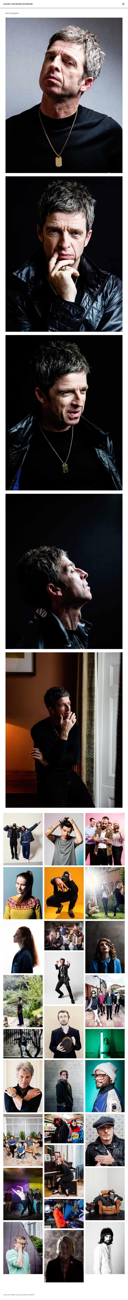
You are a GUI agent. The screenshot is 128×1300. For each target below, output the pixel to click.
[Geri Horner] (64, 1196)
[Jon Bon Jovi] (23, 1111)
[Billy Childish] (105, 1219)
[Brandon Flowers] (64, 1003)
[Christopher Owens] (64, 1281)
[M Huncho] (64, 918)
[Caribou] (105, 1057)
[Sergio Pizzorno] (105, 1273)
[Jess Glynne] (23, 972)
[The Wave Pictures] (23, 1165)
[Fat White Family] (64, 949)
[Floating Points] (23, 1273)
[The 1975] (64, 864)
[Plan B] (23, 1057)
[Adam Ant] (105, 1165)
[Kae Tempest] (64, 1111)
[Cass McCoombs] (23, 1026)
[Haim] (105, 918)
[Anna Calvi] (105, 972)
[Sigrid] (23, 918)
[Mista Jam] (64, 1227)
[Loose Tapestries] (64, 1142)
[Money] (23, 1219)
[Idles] (105, 864)
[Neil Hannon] (64, 1057)
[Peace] (105, 1026)
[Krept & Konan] (23, 864)
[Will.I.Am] (105, 1111)
